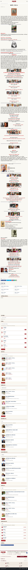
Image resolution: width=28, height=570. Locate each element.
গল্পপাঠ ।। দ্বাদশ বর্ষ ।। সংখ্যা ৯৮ (18, 286)
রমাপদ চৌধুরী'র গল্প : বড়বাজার (14, 116)
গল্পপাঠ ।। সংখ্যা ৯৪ (17, 292)
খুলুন (25, 329)
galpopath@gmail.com (4, 556)
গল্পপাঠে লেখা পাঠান (22, 556)
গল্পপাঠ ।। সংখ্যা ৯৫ (3, 292)
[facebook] (7, 545)
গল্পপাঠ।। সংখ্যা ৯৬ (17, 289)
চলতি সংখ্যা (4, 278)
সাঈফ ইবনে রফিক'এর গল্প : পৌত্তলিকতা (14, 257)
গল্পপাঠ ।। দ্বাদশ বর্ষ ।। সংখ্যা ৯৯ (5, 286)
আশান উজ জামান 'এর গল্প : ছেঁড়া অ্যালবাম (14, 265)
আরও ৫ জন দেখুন (3, 540)
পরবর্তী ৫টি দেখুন (3, 449)
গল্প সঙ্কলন (5, 340)
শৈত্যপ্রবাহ (5, 327)
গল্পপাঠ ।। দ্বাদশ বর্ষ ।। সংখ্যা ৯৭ (5, 289)
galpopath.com (9, 556)
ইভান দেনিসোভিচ (6, 336)
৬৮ (2, 278)
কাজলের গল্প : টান (15, 190)
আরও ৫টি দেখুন (3, 349)
